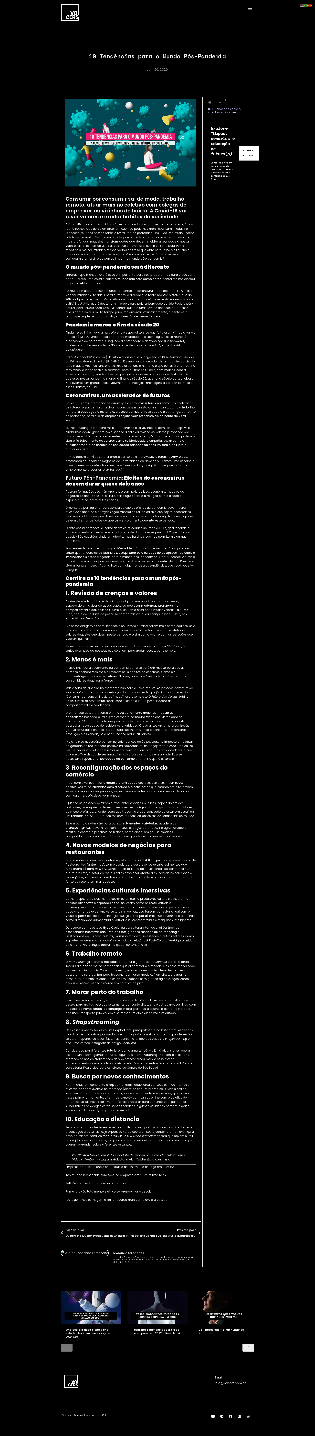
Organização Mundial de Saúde (122, 512)
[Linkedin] (239, 1416)
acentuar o (113, 783)
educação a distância (84, 1132)
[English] (302, 5)
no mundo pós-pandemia (144, 259)
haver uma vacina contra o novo (130, 516)
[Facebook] (230, 1416)
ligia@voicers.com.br (230, 1383)
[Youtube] (213, 1416)
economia (158, 492)
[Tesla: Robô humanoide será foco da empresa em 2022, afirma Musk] (157, 1307)
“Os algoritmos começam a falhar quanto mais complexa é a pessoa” (117, 1200)
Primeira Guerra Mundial (87, 361)
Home (217, 102)
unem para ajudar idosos (137, 651)
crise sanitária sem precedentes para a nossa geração (113, 436)
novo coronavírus (142, 246)
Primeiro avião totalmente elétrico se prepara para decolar (109, 1191)
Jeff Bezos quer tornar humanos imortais (96, 1183)
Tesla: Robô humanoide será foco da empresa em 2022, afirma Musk (116, 1175)
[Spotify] (222, 1416)
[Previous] (67, 1348)
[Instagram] (248, 1416)
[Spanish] (310, 5)
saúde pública (91, 601)
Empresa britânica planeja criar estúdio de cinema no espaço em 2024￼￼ (120, 1167)
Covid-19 (74, 224)
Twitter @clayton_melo (153, 1159)
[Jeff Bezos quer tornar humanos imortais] (224, 1307)
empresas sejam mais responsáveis (132, 416)
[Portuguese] (306, 5)
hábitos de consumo (145, 672)
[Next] (248, 1348)
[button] (206, 8)
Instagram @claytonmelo (115, 1159)
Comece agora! (248, 153)
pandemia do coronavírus (87, 341)
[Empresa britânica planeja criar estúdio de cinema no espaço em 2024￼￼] (91, 1307)
